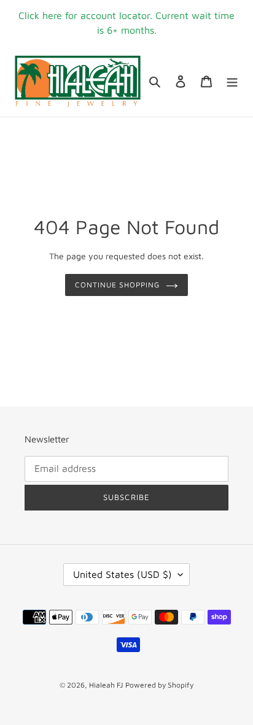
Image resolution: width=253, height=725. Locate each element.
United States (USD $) (122, 574)
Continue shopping (117, 284)
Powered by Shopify (159, 684)
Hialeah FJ (106, 684)
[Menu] (232, 81)
